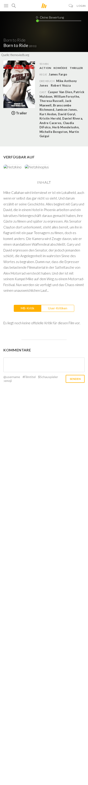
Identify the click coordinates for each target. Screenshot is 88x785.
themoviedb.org (19, 55)
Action (45, 68)
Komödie (60, 68)
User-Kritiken (57, 308)
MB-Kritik (27, 308)
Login (81, 5)
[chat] (71, 5)
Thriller (76, 68)
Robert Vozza (61, 85)
